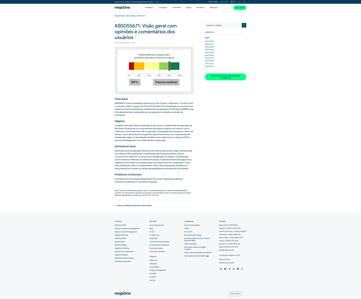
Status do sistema (156, 248)
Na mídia (152, 273)
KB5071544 (209, 66)
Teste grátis (239, 8)
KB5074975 (209, 50)
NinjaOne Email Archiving (124, 258)
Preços (188, 8)
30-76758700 (235, 235)
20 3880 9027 (237, 238)
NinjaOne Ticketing (122, 248)
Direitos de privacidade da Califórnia (197, 253)
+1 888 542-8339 (213, 2)
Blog (151, 229)
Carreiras (152, 277)
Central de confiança (157, 252)
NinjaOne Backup (121, 255)
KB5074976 (209, 55)
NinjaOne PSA (120, 242)
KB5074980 (209, 53)
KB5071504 (209, 61)
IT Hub (151, 232)
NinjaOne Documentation (124, 252)
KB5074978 (209, 47)
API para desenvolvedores (159, 245)
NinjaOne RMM (120, 225)
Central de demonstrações (159, 242)
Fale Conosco (224, 2)
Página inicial (120, 16)
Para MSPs (177, 8)
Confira (157, 2)
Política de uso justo (226, 263)
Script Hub (153, 238)
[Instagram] (233, 269)
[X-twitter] (242, 269)
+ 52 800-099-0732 (232, 228)
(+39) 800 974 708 (230, 247)
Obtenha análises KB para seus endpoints (225, 77)
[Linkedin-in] (221, 269)
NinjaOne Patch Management (126, 232)
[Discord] (238, 269)
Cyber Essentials (190, 244)
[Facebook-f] (229, 269)
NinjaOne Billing (121, 245)
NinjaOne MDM (120, 238)
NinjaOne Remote (121, 235)
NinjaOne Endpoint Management (127, 229)
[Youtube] (225, 269)
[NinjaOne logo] (123, 7)
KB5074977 (209, 58)
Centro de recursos (156, 225)
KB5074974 (209, 44)
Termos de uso (224, 259)
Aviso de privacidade (192, 225)
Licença (152, 280)
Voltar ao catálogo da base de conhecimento (134, 206)
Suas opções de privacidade (195, 256)
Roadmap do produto (123, 261)
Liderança (153, 264)
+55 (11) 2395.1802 (231, 225)
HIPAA (186, 229)
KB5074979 (209, 41)
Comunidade (154, 267)
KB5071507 (209, 64)
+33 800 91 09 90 (232, 241)
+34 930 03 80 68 (233, 244)
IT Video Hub (154, 235)
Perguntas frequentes (157, 270)
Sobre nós (153, 260)
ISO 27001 (188, 232)
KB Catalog (131, 16)
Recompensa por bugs (192, 235)
